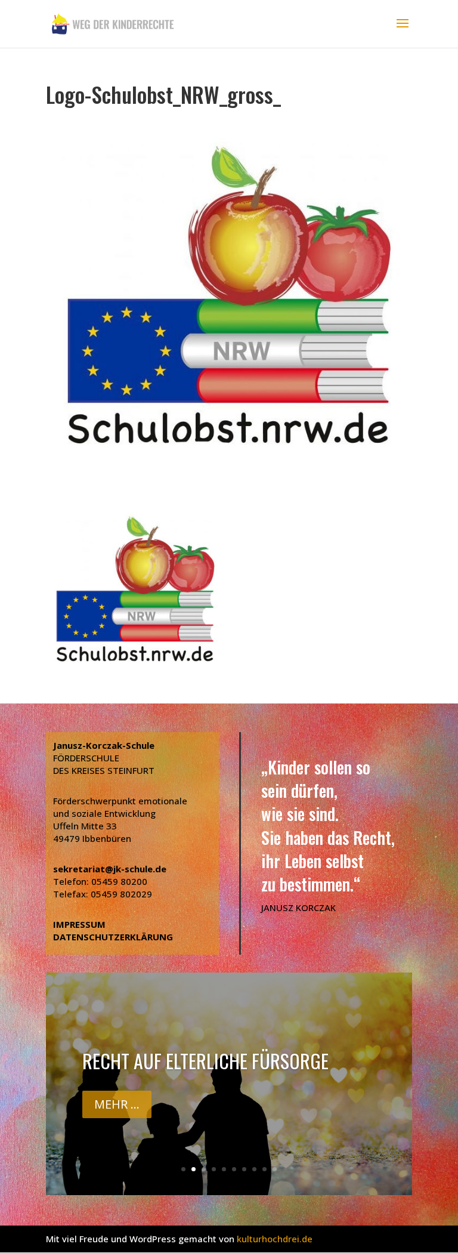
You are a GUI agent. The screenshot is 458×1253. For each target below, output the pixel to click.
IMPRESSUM (79, 924)
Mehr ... (117, 1104)
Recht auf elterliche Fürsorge (205, 1061)
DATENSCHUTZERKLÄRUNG (113, 937)
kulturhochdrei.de (274, 1239)
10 (275, 1169)
